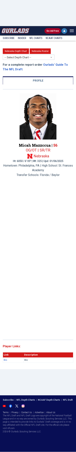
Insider (22, 38)
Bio (5, 360)
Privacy (14, 412)
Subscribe (9, 38)
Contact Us (26, 412)
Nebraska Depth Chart (16, 51)
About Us (50, 412)
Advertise (39, 412)
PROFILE (38, 80)
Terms (6, 412)
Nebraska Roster (40, 51)
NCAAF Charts (54, 38)
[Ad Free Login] (64, 31)
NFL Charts (36, 38)
